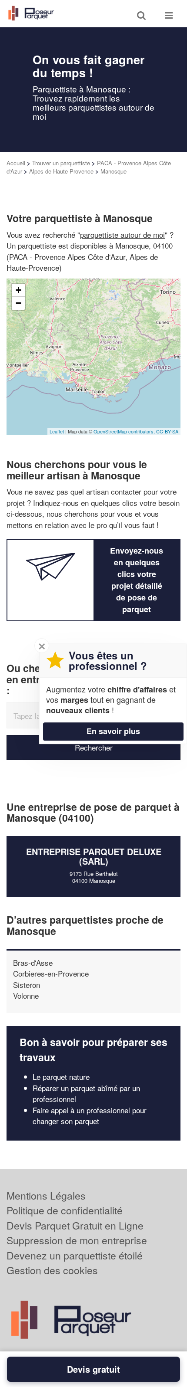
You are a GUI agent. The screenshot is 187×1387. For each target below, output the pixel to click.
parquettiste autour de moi (122, 234)
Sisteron (26, 984)
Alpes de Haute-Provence (61, 171)
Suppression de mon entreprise (77, 1240)
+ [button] (18, 290)
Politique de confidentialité (65, 1210)
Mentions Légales (46, 1195)
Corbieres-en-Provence (51, 973)
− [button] (18, 303)
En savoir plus (113, 731)
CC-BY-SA (167, 431)
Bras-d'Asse (33, 962)
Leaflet (57, 431)
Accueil (16, 163)
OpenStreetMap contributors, (125, 431)
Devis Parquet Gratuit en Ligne (75, 1225)
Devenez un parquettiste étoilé (75, 1255)
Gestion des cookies (52, 1270)
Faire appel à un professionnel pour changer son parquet (90, 1116)
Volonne (26, 995)
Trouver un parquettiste (61, 163)
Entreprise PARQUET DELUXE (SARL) (93, 856)
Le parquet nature (61, 1076)
